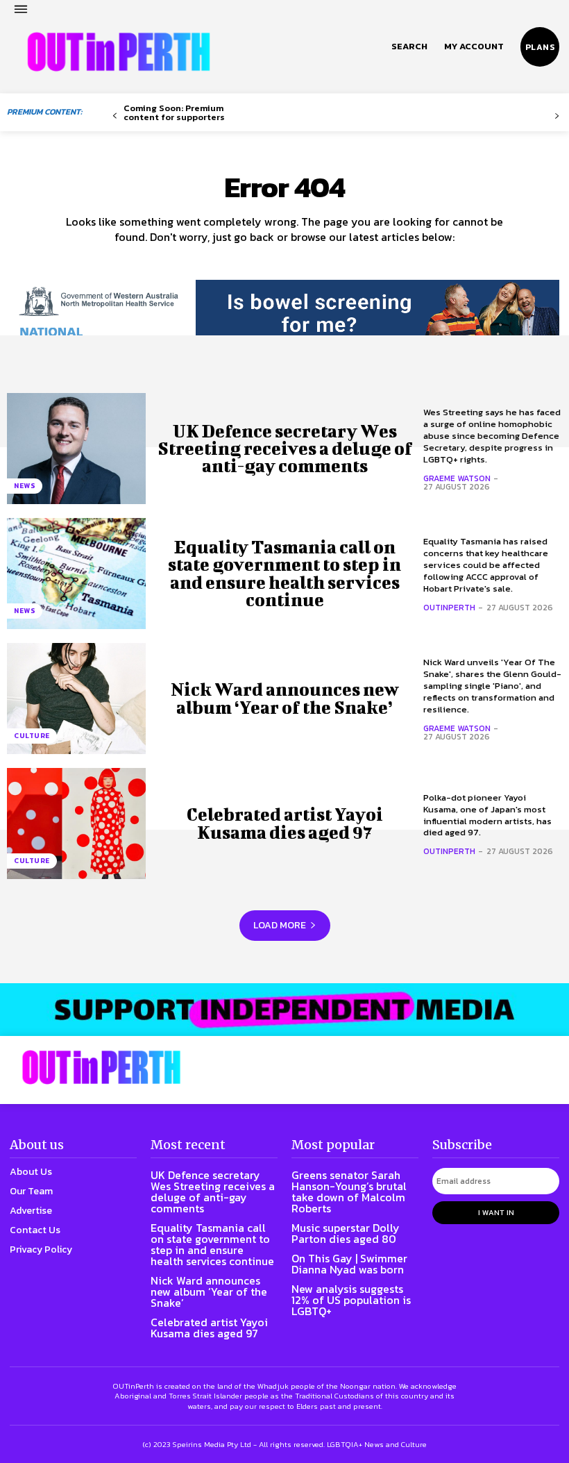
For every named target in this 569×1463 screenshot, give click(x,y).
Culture (32, 735)
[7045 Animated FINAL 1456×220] (284, 321)
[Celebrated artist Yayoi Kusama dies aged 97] (76, 823)
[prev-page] (115, 116)
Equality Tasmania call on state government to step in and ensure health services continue (284, 573)
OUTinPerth (449, 607)
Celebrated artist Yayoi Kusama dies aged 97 (285, 823)
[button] (409, 46)
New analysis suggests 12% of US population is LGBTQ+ (351, 1299)
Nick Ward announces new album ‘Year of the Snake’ (285, 698)
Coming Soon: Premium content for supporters (174, 112)
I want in (496, 1212)
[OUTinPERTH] (119, 52)
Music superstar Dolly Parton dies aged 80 (345, 1233)
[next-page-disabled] (557, 116)
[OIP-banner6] (284, 1009)
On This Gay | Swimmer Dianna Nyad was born (349, 1264)
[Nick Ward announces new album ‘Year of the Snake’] (76, 698)
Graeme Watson (457, 478)
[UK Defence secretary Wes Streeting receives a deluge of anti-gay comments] (76, 448)
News (24, 485)
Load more (279, 925)
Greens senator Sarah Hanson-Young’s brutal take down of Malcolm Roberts (349, 1192)
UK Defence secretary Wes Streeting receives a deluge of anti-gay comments (285, 448)
